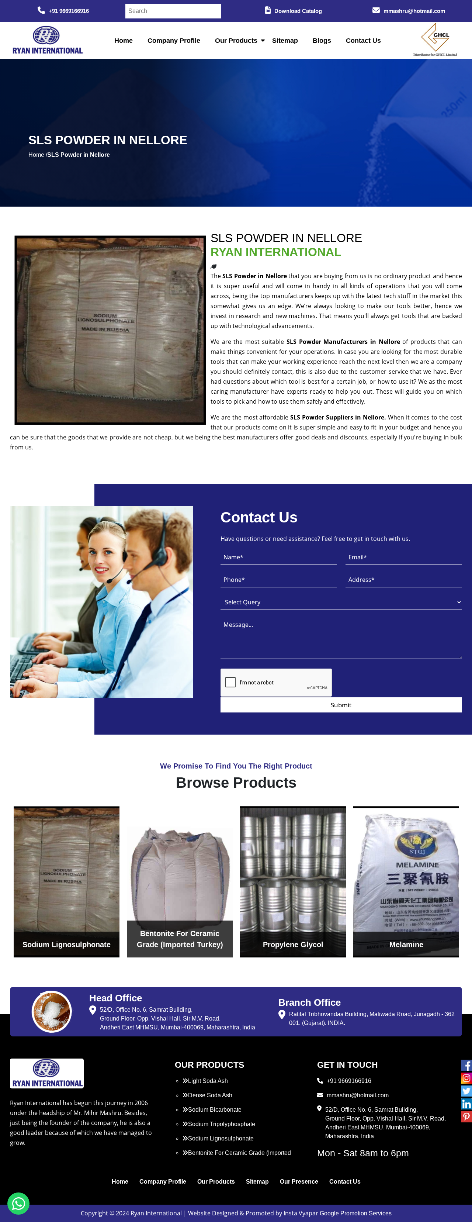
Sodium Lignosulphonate (221, 1138)
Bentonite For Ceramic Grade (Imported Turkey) (236, 1157)
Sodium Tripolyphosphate (221, 1124)
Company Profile (174, 40)
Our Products (236, 40)
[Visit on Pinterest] (466, 1116)
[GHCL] (435, 40)
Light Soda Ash (208, 1081)
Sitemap (285, 40)
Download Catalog (298, 11)
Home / (37, 155)
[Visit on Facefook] (466, 1065)
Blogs (322, 40)
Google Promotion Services (356, 1213)
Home (123, 40)
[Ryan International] (47, 40)
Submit (341, 705)
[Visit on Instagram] (466, 1078)
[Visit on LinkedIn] (466, 1103)
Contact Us (363, 40)
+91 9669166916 (69, 11)
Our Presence (299, 1181)
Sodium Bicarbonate (215, 1110)
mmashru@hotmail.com (414, 11)
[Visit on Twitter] (466, 1091)
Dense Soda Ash (210, 1095)
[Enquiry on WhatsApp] (18, 1203)
